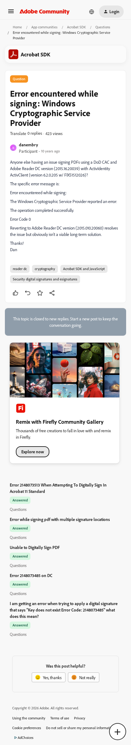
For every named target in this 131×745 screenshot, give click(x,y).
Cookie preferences (26, 727)
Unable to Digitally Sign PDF (35, 547)
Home (17, 27)
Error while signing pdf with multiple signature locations (60, 519)
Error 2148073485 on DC (31, 575)
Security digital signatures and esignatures (45, 279)
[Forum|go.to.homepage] (44, 11)
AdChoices (26, 737)
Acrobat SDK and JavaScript (84, 268)
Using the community (28, 718)
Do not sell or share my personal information (80, 727)
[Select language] (92, 11)
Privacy (79, 718)
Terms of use (59, 718)
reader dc (20, 268)
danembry (28, 144)
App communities (44, 27)
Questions (102, 27)
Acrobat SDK (76, 27)
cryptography (45, 268)
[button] (11, 13)
